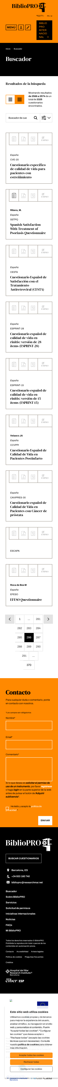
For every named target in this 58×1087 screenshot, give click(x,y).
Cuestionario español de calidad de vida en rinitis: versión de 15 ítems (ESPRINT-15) (28, 396)
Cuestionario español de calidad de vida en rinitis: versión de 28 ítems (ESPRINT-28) (28, 339)
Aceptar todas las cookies (31, 1055)
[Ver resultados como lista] (10, 99)
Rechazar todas (31, 1062)
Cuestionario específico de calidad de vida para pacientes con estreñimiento (28, 171)
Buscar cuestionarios (23, 858)
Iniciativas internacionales (20, 913)
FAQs (9, 925)
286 (29, 637)
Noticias (10, 919)
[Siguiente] (48, 619)
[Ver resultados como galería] (19, 99)
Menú (11, 27)
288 (19, 646)
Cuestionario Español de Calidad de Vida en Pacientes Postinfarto (28, 454)
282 (19, 628)
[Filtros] (46, 117)
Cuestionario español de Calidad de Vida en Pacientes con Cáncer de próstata (28, 508)
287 (38, 637)
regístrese (46, 786)
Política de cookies (14, 957)
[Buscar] (35, 117)
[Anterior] (9, 619)
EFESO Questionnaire (26, 599)
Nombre (10, 718)
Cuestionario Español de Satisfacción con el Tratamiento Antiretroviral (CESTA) (28, 283)
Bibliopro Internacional (43, 30)
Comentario (12, 754)
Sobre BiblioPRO (15, 897)
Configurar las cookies (31, 1069)
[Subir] (50, 1079)
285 (19, 637)
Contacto (10, 952)
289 (29, 646)
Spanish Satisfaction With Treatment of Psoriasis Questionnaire (28, 228)
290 (38, 646)
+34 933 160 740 (20, 876)
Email (9, 737)
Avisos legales (37, 952)
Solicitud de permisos (18, 908)
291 (24, 655)
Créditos (9, 962)
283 (29, 628)
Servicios (11, 902)
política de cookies (28, 1044)
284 (38, 628)
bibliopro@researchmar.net (27, 882)
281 (38, 619)
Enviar (45, 820)
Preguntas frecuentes (34, 957)
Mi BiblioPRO (13, 930)
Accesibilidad (22, 952)
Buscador (11, 891)
